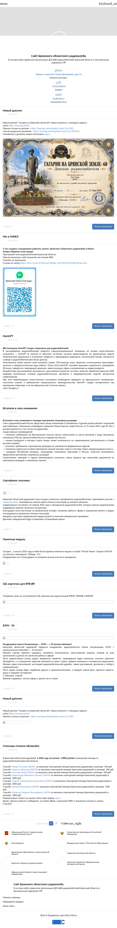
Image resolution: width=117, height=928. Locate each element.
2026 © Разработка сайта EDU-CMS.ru (58, 915)
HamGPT (8, 336)
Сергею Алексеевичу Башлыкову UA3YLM (32, 781)
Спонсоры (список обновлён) (21, 746)
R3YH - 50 (8, 625)
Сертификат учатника (16, 480)
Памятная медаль (14, 539)
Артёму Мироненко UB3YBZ (25, 787)
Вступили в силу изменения (20, 408)
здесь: (58, 798)
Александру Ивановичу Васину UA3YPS (31, 775)
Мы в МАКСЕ (11, 236)
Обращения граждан (13, 902)
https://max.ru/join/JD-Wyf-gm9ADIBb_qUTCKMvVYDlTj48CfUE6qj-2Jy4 (53, 263)
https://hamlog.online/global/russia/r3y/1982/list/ (56, 131)
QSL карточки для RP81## (19, 584)
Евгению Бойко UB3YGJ (23, 772)
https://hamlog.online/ (19, 126)
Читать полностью (103, 227)
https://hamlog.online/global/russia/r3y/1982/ (52, 128)
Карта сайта (8, 906)
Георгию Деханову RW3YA (24, 770)
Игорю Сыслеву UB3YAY (23, 767)
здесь (47, 134)
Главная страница (11, 897)
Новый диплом (12, 110)
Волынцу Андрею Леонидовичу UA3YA (31, 792)
